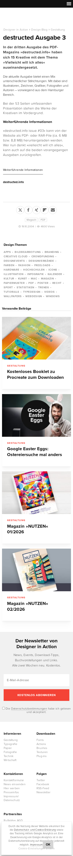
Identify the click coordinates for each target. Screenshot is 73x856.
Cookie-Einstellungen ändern (36, 848)
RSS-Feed (42, 788)
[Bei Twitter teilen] (20, 209)
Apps (7, 252)
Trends (43, 287)
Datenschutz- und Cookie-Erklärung (35, 829)
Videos (49, 292)
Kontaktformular (14, 780)
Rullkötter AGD (13, 820)
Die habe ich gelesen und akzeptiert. (38, 710)
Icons (52, 269)
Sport (8, 287)
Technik (8, 756)
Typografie (10, 744)
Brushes (41, 748)
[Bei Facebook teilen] (28, 209)
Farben (9, 265)
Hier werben (12, 788)
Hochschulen (34, 269)
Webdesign (33, 296)
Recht (57, 283)
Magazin (31, 219)
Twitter (40, 780)
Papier (8, 748)
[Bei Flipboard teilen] (44, 209)
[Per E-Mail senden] (53, 209)
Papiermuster (14, 283)
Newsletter (43, 792)
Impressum (36, 844)
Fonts (40, 740)
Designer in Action (24, 18)
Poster (43, 283)
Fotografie (10, 752)
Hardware (11, 269)
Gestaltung (58, 29)
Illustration (14, 274)
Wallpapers (13, 296)
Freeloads (42, 265)
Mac (34, 278)
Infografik (35, 274)
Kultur (9, 278)
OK (48, 845)
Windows (53, 296)
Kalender (55, 274)
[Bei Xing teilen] (36, 209)
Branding (52, 252)
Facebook (42, 784)
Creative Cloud (16, 256)
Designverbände (41, 261)
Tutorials (11, 292)
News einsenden (15, 784)
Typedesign (32, 292)
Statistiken (25, 287)
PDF (43, 219)
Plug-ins (41, 756)
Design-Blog (39, 29)
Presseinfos (11, 792)
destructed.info (13, 182)
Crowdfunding (42, 256)
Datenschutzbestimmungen (29, 708)
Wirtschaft (10, 760)
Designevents (14, 261)
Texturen (42, 752)
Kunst (22, 278)
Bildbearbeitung (28, 252)
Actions (41, 744)
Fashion (24, 265)
